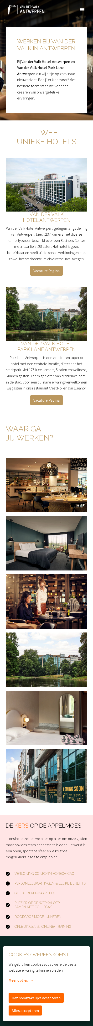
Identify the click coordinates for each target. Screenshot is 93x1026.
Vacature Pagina (46, 270)
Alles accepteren (25, 1010)
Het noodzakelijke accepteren (36, 997)
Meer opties (18, 980)
